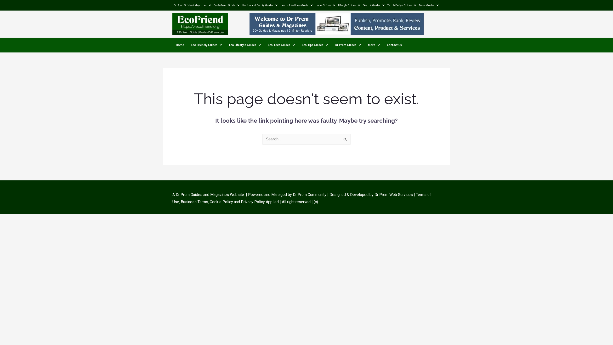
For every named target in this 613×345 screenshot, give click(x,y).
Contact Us (394, 45)
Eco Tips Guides (312, 45)
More (371, 45)
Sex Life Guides (371, 5)
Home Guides (323, 5)
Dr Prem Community (309, 194)
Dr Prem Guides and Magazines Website (210, 194)
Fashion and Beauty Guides (257, 5)
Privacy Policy (253, 202)
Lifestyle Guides (347, 5)
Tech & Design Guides (399, 5)
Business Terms (194, 202)
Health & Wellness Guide (294, 5)
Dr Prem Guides (345, 45)
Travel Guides (426, 5)
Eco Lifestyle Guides (242, 45)
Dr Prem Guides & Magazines (190, 5)
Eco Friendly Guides (204, 45)
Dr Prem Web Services (394, 194)
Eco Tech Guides (279, 45)
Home (180, 45)
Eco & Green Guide (224, 5)
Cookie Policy (222, 202)
